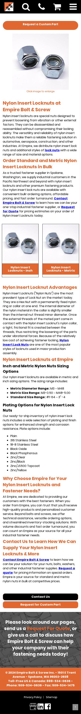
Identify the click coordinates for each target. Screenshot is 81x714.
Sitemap (51, 697)
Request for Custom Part (40, 604)
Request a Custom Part (40, 24)
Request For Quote (48, 628)
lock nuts (52, 150)
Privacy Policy (33, 697)
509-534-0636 (30, 685)
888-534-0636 (58, 681)
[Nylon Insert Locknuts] (40, 62)
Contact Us (40, 597)
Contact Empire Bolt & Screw (26, 560)
